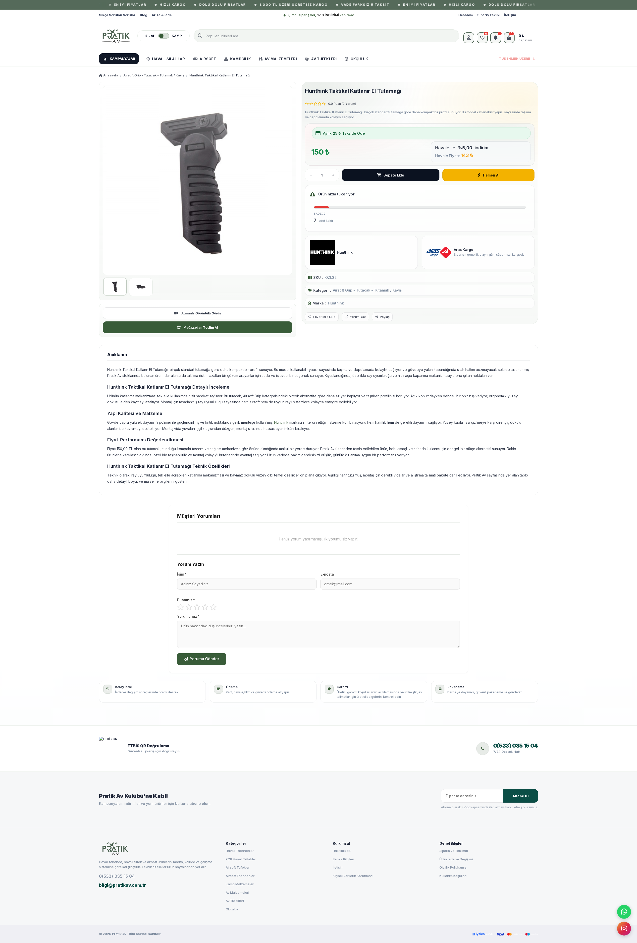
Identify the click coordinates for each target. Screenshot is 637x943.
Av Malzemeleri (237, 892)
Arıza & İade (162, 15)
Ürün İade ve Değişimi (456, 859)
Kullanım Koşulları (453, 876)
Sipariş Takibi (488, 15)
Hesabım (465, 15)
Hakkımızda (342, 851)
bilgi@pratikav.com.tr (122, 885)
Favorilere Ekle (324, 317)
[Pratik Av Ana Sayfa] (158, 849)
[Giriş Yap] (468, 37)
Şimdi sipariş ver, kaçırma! (321, 15)
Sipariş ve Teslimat (453, 851)
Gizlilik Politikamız (453, 867)
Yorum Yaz (358, 317)
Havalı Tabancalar (240, 851)
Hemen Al (491, 175)
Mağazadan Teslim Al (200, 327)
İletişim (510, 15)
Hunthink (336, 303)
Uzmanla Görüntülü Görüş (200, 313)
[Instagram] (624, 929)
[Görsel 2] (141, 287)
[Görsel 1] (115, 286)
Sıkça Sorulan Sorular (117, 15)
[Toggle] (163, 36)
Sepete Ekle (393, 175)
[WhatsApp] (624, 912)
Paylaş (384, 317)
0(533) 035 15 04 (117, 876)
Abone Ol (520, 796)
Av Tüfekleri (235, 901)
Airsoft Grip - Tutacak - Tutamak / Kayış (153, 75)
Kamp (177, 36)
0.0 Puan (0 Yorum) (342, 104)
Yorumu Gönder (204, 658)
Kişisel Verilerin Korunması (353, 876)
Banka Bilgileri (343, 859)
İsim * (182, 574)
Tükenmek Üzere (514, 58)
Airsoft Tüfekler (238, 867)
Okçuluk (232, 909)
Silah (150, 36)
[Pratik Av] (116, 35)
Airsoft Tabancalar (240, 876)
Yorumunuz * (188, 616)
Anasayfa (110, 75)
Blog (143, 15)
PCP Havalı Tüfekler (241, 859)
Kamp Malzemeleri (240, 884)
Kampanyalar (122, 58)
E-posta (327, 574)
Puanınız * (186, 600)
